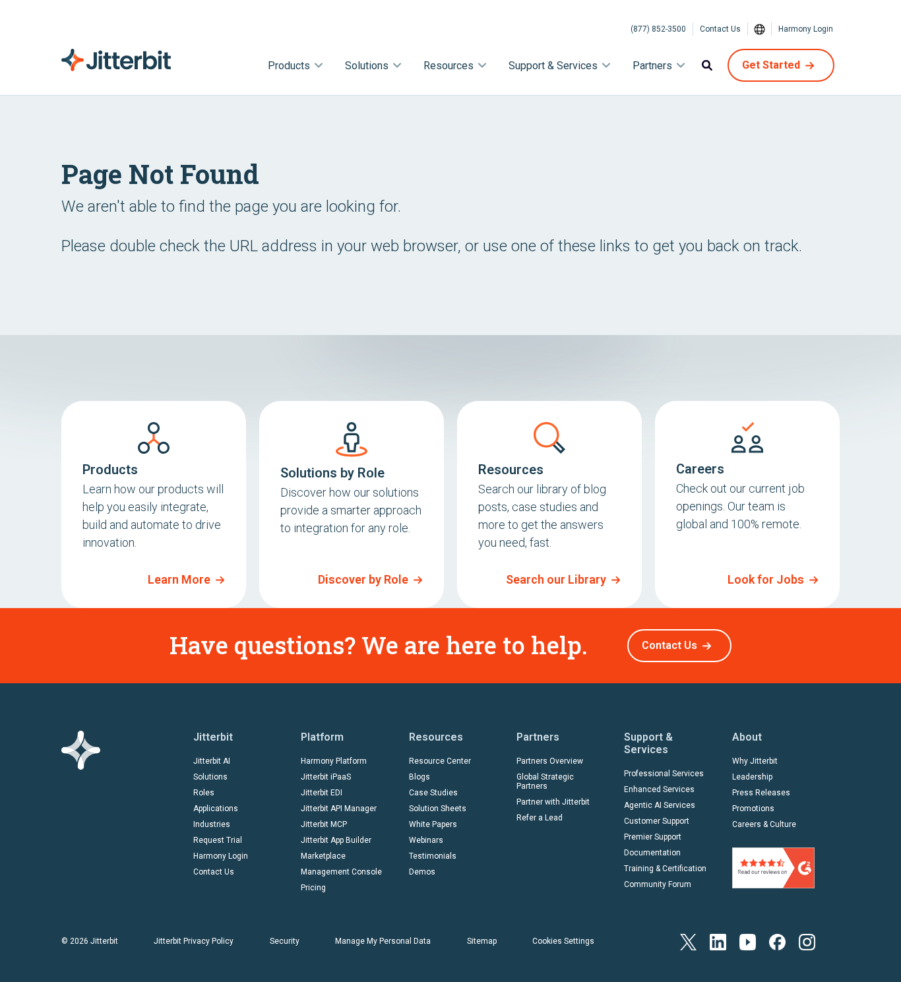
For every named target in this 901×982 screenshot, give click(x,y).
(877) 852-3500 (658, 29)
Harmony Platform (334, 761)
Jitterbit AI (211, 761)
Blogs (419, 777)
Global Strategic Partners (545, 781)
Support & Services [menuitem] (553, 65)
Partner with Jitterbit (553, 802)
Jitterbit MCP (324, 824)
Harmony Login (805, 29)
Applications (215, 808)
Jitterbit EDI (321, 792)
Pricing (313, 887)
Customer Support (656, 821)
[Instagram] (807, 941)
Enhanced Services (659, 789)
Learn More (179, 579)
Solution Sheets (437, 808)
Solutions (210, 777)
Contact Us (720, 29)
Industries (211, 824)
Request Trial (217, 840)
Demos (422, 871)
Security (284, 941)
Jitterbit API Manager (339, 808)
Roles (203, 792)
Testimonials (432, 856)
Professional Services (664, 773)
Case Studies (433, 792)
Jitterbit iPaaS (326, 777)
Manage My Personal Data (383, 941)
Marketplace (323, 856)
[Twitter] (688, 941)
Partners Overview (549, 761)
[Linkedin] (718, 941)
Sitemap (482, 941)
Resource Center (440, 761)
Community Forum (657, 884)
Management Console (341, 871)
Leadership (752, 777)
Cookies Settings (563, 941)
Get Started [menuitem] (771, 65)
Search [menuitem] (707, 65)
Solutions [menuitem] (366, 65)
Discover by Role (363, 579)
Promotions (753, 808)
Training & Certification (665, 868)
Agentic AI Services (659, 805)
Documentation (652, 852)
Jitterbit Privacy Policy (193, 941)
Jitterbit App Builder (336, 840)
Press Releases (761, 792)
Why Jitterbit (755, 761)
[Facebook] (777, 941)
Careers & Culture (764, 824)
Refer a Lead (539, 817)
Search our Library (556, 579)
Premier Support (652, 837)
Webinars (426, 840)
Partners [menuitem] (652, 65)
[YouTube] (747, 941)
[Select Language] (760, 29)
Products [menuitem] (289, 65)
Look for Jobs (766, 579)
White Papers (433, 824)
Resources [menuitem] (448, 65)
